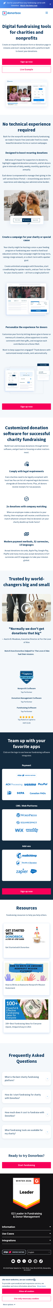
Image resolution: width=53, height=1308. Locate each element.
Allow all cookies (26, 1291)
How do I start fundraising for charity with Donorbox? (23, 1096)
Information (8, 1227)
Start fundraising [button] (26, 1165)
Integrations (9, 1240)
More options (8, 1304)
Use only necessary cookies (26, 1298)
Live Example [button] (26, 69)
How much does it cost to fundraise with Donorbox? (24, 1114)
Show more (41, 1286)
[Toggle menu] (47, 13)
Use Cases (8, 1233)
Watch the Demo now (28, 5)
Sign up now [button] (26, 61)
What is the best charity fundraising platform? (22, 1078)
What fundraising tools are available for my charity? (24, 1132)
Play (26, 608)
